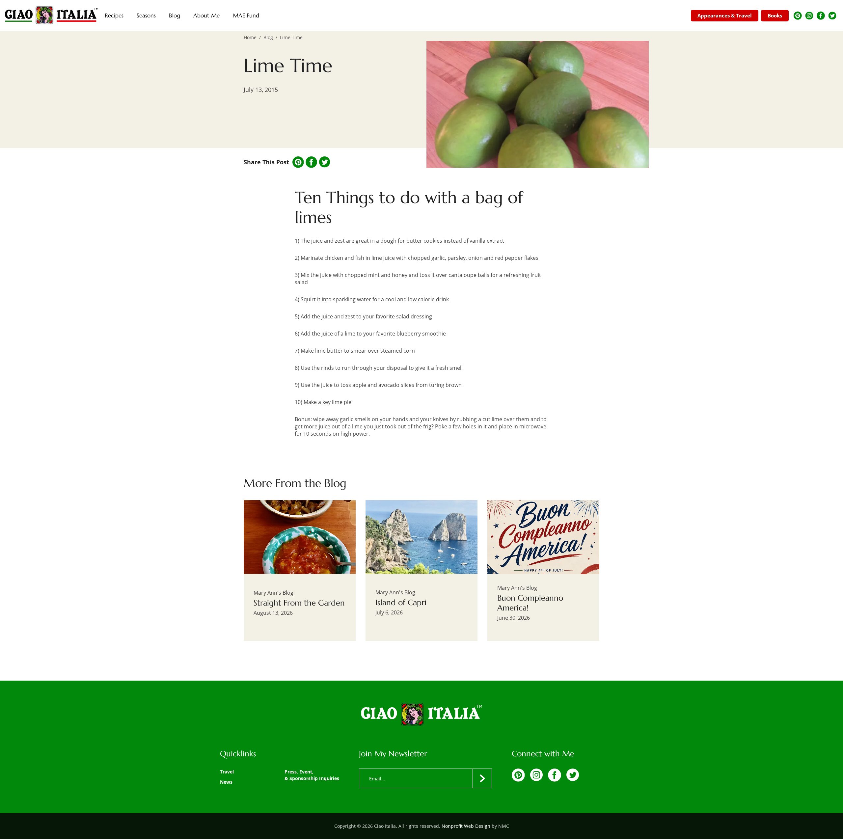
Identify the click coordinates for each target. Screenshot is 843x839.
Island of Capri (400, 603)
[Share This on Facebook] (311, 162)
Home (250, 37)
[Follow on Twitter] (832, 15)
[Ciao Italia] (421, 714)
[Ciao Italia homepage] (51, 15)
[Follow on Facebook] (821, 15)
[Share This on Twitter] (324, 162)
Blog (268, 37)
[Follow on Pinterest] (797, 15)
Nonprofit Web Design (466, 826)
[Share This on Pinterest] (298, 162)
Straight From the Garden (299, 603)
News (226, 782)
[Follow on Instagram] (809, 15)
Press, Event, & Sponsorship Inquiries (312, 775)
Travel (227, 772)
